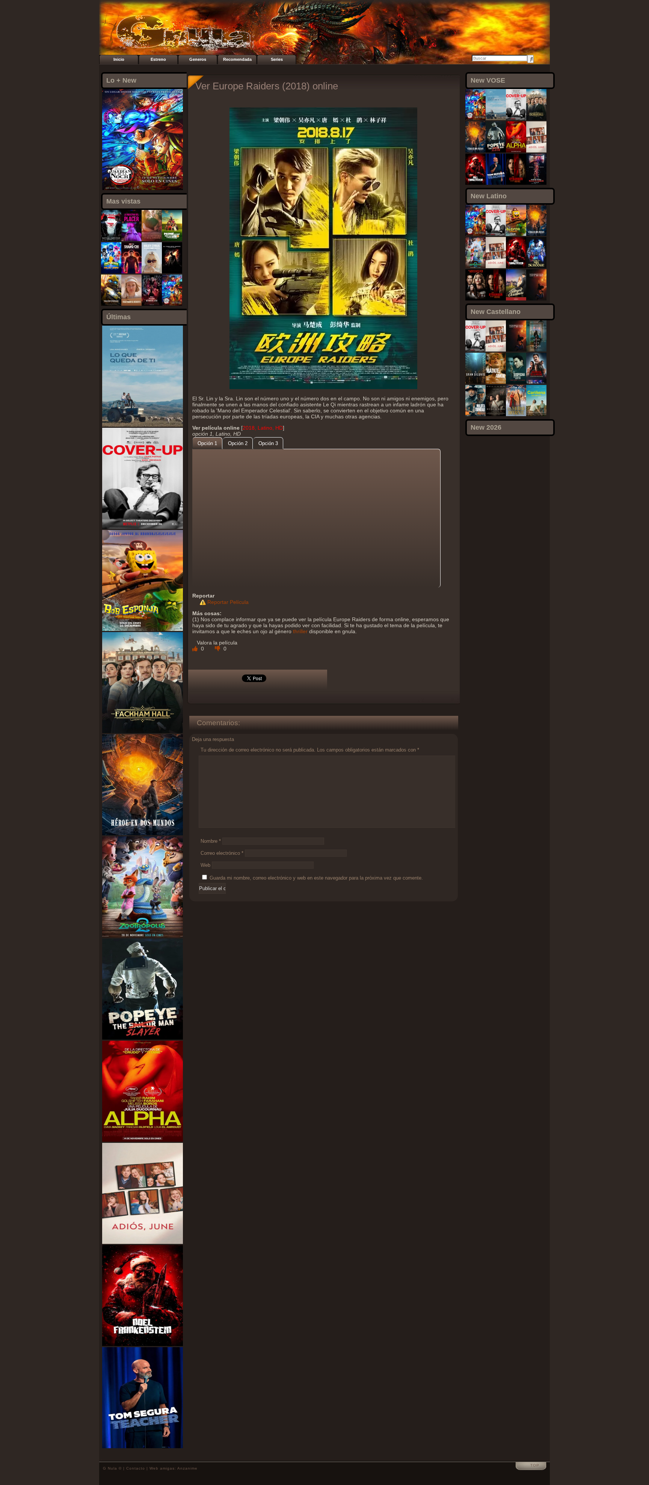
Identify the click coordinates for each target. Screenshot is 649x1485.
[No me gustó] (218, 649)
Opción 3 (268, 443)
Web (205, 865)
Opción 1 (207, 443)
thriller (300, 631)
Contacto (135, 1468)
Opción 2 (238, 443)
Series (277, 59)
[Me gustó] (195, 649)
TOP (534, 1465)
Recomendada (237, 59)
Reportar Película (228, 602)
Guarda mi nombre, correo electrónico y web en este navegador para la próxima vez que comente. (316, 878)
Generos (197, 59)
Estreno (158, 59)
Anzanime (187, 1468)
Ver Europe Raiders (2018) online (266, 86)
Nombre (211, 841)
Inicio (118, 59)
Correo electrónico (222, 853)
